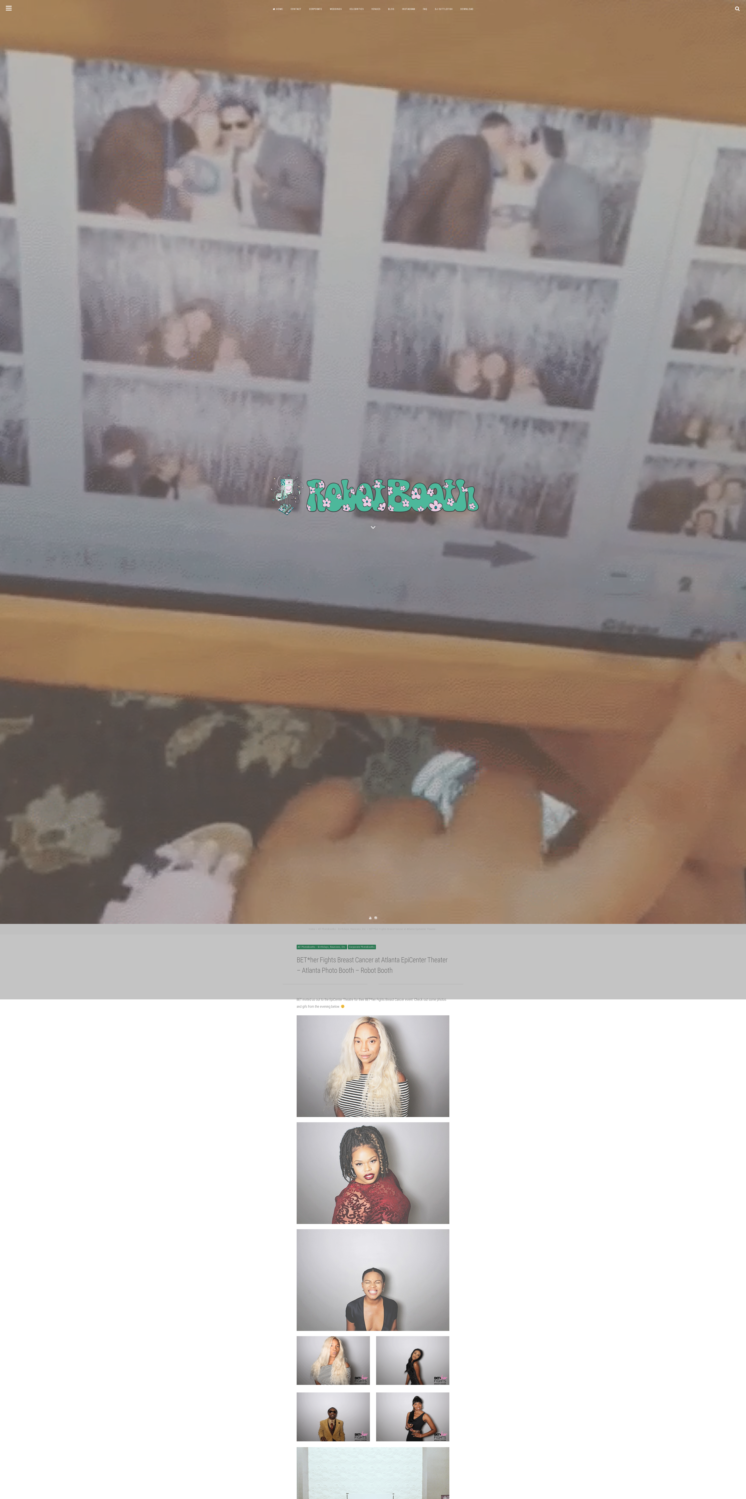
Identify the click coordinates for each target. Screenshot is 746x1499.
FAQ (425, 9)
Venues (375, 9)
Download (466, 9)
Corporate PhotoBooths (362, 1022)
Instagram (408, 9)
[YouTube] (370, 993)
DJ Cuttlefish (444, 9)
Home (279, 9)
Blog (391, 9)
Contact (296, 9)
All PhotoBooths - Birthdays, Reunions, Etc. (342, 1004)
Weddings (336, 9)
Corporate (315, 9)
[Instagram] (375, 993)
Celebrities (356, 9)
